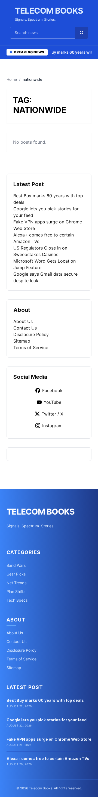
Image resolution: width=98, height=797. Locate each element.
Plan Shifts (16, 591)
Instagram (52, 425)
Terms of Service (30, 347)
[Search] (81, 33)
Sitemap (21, 341)
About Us (23, 321)
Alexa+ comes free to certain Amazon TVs (48, 758)
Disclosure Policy (31, 334)
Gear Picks (16, 574)
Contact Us (25, 328)
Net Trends (16, 582)
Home (12, 79)
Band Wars (16, 565)
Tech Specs (17, 600)
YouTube (52, 402)
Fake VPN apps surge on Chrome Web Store (49, 739)
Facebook (52, 390)
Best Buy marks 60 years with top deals (45, 700)
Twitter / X (52, 414)
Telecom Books (49, 11)
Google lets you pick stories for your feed (47, 720)
